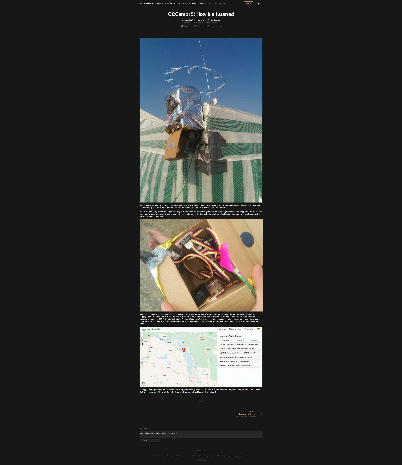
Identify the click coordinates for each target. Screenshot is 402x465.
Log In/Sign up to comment (150, 441)
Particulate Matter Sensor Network (207, 20)
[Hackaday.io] (146, 3)
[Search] (232, 3)
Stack (194, 3)
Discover (168, 3)
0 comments (252, 417)
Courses (186, 3)
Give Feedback (181, 456)
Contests (177, 3)
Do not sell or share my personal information (235, 456)
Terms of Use (192, 456)
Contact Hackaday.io (168, 456)
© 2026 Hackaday (201, 460)
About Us (156, 456)
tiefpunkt (187, 26)
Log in (258, 3)
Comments (216, 26)
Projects (160, 3)
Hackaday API (214, 456)
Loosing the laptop (247, 414)
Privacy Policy (203, 456)
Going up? (201, 451)
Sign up (249, 3)
